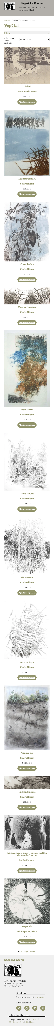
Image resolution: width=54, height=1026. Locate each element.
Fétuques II (27, 577)
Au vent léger (27, 662)
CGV (27, 1021)
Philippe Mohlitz (27, 931)
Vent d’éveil (27, 409)
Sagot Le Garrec (32, 3)
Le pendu (27, 926)
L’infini (27, 86)
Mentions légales (16, 1021)
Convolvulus (27, 264)
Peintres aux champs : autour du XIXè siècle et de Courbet (27, 854)
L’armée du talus (27, 307)
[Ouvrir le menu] (27, 13)
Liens (32, 1021)
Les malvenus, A (27, 178)
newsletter (40, 997)
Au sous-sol (27, 753)
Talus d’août (27, 493)
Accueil (7, 20)
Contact (34, 1019)
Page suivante (30, 951)
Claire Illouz (27, 183)
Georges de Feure (27, 91)
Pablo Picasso (27, 860)
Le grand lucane (27, 792)
